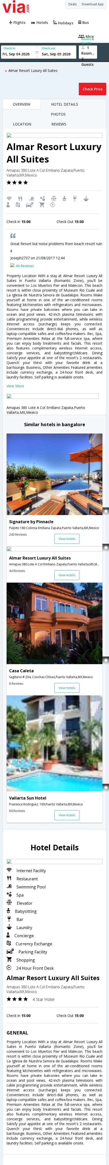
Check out (48, 48)
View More (15, 386)
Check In (9, 48)
